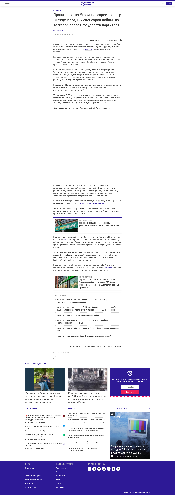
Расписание (60, 487)
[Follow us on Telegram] (109, 469)
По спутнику (60, 476)
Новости (57, 10)
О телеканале (29, 468)
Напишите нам (30, 483)
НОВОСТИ (73, 408)
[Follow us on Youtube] (99, 469)
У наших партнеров (62, 472)
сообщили (88, 49)
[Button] (95, 40)
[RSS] (113, 469)
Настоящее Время (59, 30)
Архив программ (30, 487)
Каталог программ (31, 472)
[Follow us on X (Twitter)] (94, 469)
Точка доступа (61, 468)
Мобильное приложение (33, 480)
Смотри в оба (118, 408)
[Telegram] (163, 3)
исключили (107, 268)
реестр (65, 240)
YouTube (59, 483)
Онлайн (58, 480)
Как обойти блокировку (33, 476)
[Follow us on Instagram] (104, 469)
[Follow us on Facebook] (89, 469)
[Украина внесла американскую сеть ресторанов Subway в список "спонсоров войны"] (66, 225)
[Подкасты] (118, 469)
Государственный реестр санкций (92, 203)
